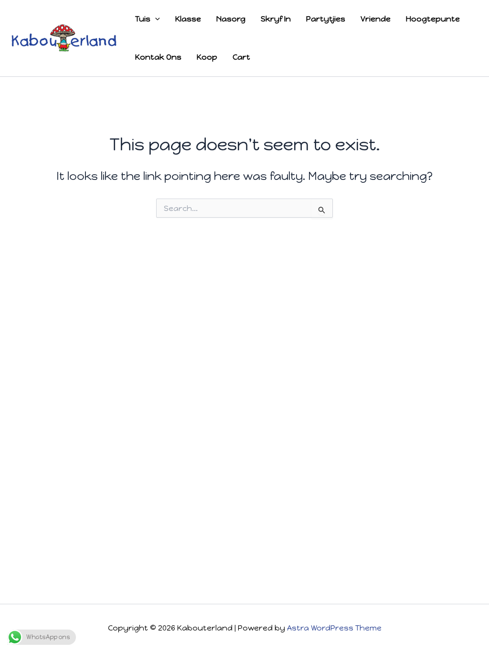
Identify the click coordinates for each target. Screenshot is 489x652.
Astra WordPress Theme (334, 627)
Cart (241, 57)
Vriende (376, 18)
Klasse (188, 18)
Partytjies (325, 18)
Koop (207, 57)
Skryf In (276, 18)
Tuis (142, 18)
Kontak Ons (158, 57)
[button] (155, 19)
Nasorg (230, 18)
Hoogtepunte (433, 18)
